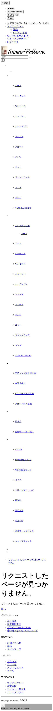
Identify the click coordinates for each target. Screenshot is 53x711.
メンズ (18, 187)
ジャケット (20, 96)
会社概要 (11, 621)
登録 (15, 29)
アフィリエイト (15, 667)
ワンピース (20, 106)
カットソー (20, 116)
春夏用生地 (20, 383)
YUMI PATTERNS (23, 208)
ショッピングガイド (17, 440)
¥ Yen (10, 18)
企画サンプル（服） (24, 432)
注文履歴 (11, 686)
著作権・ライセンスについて (22, 630)
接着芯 (18, 421)
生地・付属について (24, 490)
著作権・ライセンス (24, 531)
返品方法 (19, 521)
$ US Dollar (13, 15)
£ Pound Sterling (15, 12)
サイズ (18, 480)
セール (10, 670)
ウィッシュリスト (16, 689)
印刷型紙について (23, 470)
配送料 (18, 500)
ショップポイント (23, 541)
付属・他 (13, 412)
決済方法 (19, 511)
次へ (3, 609)
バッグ (18, 198)
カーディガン (21, 126)
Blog (11, 552)
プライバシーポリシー (19, 627)
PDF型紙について (23, 460)
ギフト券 (11, 664)
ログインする (20, 32)
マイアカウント (15, 683)
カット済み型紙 (22, 226)
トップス (19, 136)
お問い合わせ (14, 643)
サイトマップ (14, 649)
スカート (19, 147)
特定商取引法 (14, 624)
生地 (11, 363)
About (18, 449)
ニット (18, 167)
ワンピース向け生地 (24, 394)
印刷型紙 (13, 216)
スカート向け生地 (23, 404)
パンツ (18, 157)
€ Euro (11, 9)
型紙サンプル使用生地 (25, 373)
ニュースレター (16, 549)
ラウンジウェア (22, 177)
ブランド (11, 661)
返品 (9, 646)
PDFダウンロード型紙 (18, 76)
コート (18, 85)
